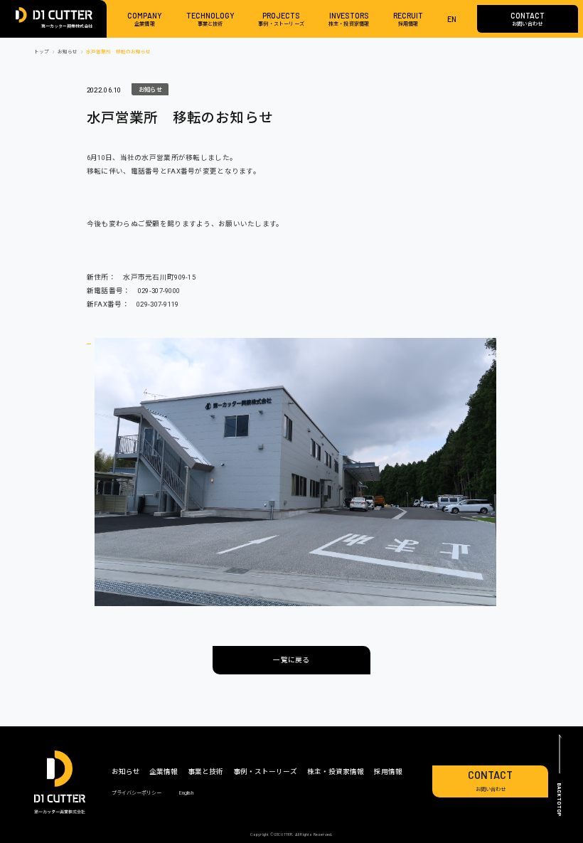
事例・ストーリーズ (265, 771)
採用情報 (388, 771)
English (186, 793)
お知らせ (147, 87)
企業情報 (163, 771)
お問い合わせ (490, 780)
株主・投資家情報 (335, 771)
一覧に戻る (291, 660)
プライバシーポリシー (136, 793)
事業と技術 (205, 771)
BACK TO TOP (559, 799)
